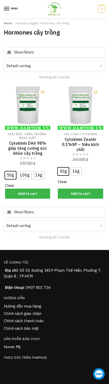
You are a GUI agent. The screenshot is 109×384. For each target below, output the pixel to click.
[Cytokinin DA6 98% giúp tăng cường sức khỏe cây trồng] (27, 107)
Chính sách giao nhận (22, 313)
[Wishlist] (42, 92)
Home (8, 23)
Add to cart (27, 193)
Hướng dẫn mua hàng (22, 306)
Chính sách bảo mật (21, 328)
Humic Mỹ (12, 346)
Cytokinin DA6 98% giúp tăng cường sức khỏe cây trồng (27, 148)
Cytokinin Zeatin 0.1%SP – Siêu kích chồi (80, 144)
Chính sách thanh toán (24, 320)
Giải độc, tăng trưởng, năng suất (27, 136)
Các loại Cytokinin (80, 134)
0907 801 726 (38, 287)
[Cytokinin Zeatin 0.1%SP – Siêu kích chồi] (80, 107)
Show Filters (24, 52)
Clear (9, 185)
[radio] (10, 175)
